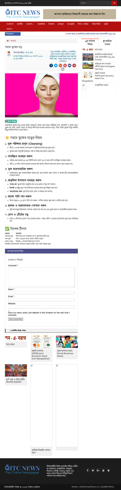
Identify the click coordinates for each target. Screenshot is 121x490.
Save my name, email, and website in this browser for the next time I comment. (39, 314)
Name (11, 289)
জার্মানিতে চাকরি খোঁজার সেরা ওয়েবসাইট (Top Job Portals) (96, 33)
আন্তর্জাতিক (41, 24)
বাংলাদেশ (10, 24)
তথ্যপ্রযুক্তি (70, 24)
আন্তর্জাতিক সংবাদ (101, 85)
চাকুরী (106, 24)
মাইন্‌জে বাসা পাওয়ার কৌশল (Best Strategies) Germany (105, 66)
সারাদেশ (29, 24)
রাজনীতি (20, 24)
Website (11, 304)
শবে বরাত (67, 33)
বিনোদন (51, 24)
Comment (13, 265)
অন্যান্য (9, 29)
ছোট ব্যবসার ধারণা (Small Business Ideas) (65, 353)
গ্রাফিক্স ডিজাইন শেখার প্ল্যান (41, 451)
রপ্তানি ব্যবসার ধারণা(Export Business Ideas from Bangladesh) (41, 354)
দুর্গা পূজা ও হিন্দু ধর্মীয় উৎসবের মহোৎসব (15, 381)
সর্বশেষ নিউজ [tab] (91, 43)
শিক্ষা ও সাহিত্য (83, 24)
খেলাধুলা (61, 24)
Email (11, 296)
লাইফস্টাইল (96, 24)
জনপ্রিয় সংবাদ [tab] (108, 43)
